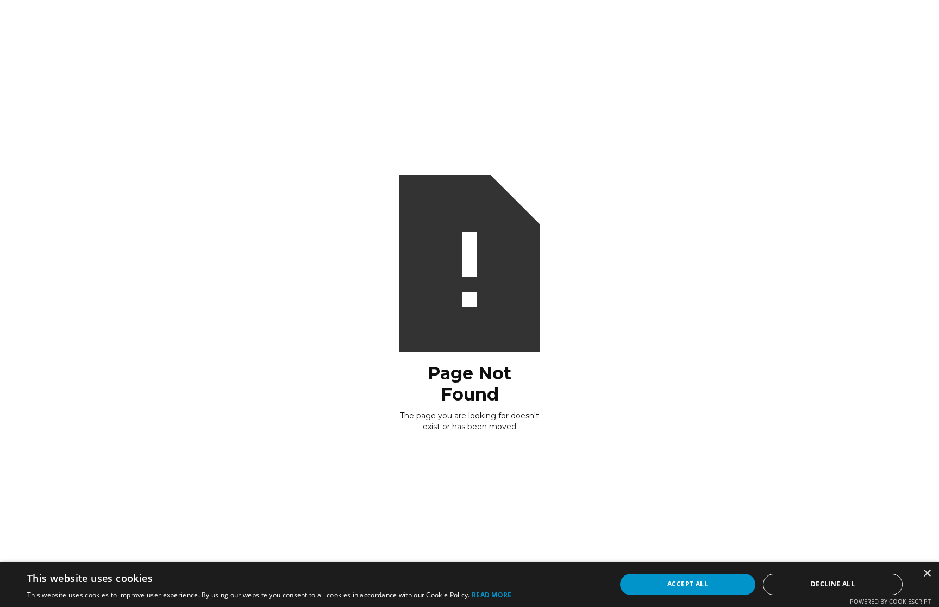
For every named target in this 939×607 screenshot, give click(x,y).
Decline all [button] (833, 584)
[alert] (469, 584)
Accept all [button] (687, 584)
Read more (492, 594)
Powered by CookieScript (890, 601)
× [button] (927, 574)
